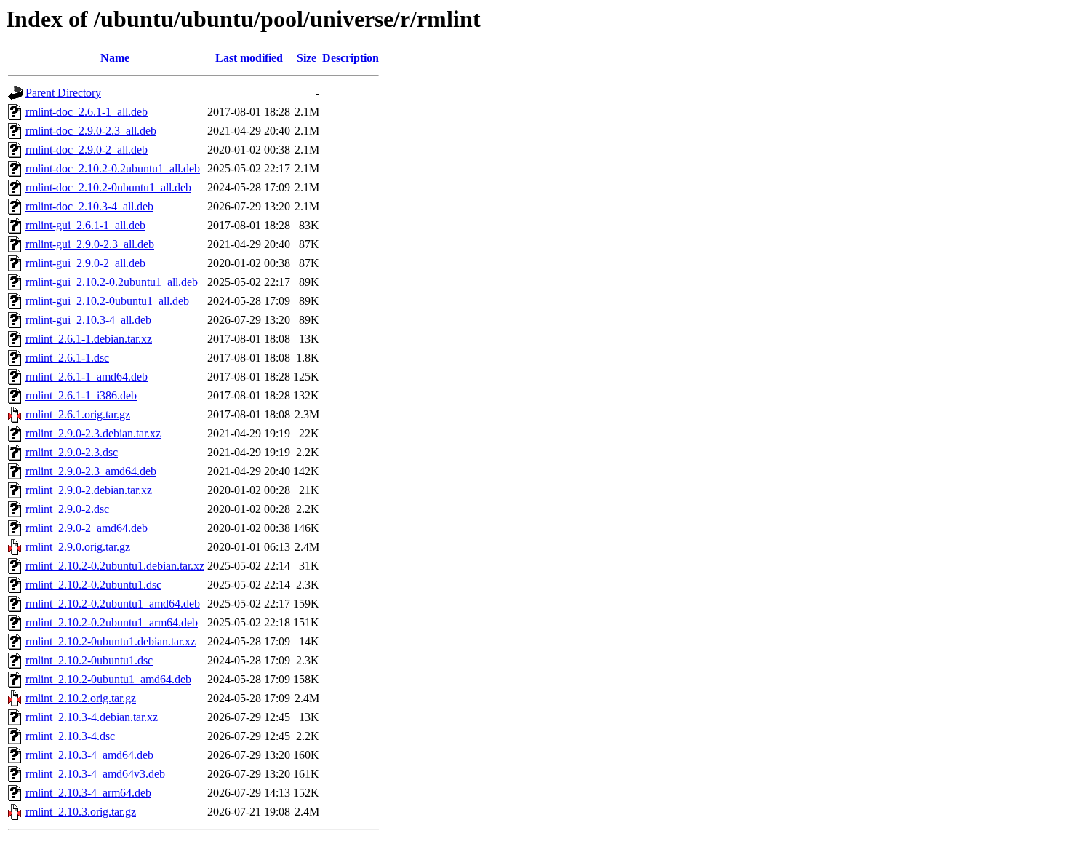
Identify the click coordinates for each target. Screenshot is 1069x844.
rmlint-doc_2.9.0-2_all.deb (86, 149)
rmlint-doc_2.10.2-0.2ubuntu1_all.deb (112, 168)
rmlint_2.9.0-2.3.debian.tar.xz (93, 433)
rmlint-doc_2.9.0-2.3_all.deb (90, 130)
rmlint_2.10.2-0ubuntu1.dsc (89, 660)
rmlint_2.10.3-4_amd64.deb (89, 755)
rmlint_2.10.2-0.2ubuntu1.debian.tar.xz (114, 566)
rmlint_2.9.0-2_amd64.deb (86, 528)
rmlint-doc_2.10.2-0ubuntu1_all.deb (108, 187)
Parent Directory (63, 93)
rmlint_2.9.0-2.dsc (67, 509)
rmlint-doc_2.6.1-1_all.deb (86, 112)
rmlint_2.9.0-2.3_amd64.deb (90, 471)
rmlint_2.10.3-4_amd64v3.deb (95, 774)
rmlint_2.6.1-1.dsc (67, 357)
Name (114, 58)
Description (350, 58)
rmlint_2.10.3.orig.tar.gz (80, 811)
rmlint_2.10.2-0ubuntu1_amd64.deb (108, 679)
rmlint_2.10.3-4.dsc (70, 736)
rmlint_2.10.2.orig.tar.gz (80, 698)
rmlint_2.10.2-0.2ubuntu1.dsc (93, 584)
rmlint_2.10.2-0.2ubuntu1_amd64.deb (112, 603)
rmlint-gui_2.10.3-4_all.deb (88, 320)
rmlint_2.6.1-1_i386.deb (81, 395)
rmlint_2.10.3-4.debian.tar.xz (91, 717)
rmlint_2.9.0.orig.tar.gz (77, 547)
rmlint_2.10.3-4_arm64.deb (88, 793)
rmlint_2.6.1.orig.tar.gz (77, 414)
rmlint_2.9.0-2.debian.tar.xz (88, 490)
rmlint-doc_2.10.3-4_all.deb (89, 206)
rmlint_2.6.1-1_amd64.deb (86, 376)
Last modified (249, 58)
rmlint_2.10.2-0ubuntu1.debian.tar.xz (110, 641)
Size (306, 58)
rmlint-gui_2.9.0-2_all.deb (85, 263)
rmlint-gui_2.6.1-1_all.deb (85, 225)
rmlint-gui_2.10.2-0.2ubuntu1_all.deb (111, 282)
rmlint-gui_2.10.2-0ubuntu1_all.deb (107, 301)
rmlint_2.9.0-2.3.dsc (71, 452)
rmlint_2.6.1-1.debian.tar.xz (88, 339)
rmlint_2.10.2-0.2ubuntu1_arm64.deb (111, 622)
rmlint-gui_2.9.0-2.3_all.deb (89, 244)
